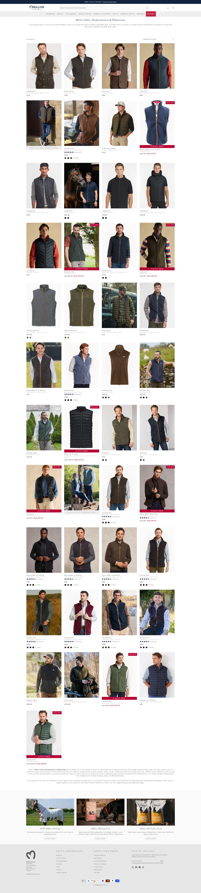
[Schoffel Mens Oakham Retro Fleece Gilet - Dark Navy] (106, 278)
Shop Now (50, 838)
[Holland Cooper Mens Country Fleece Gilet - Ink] (28, 585)
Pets (115, 14)
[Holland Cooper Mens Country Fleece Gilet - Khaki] (30, 585)
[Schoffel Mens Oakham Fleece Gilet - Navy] (68, 158)
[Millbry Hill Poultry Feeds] (151, 812)
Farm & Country (102, 14)
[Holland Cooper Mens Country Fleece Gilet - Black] (33, 585)
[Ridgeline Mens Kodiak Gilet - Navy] (106, 397)
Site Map (97, 872)
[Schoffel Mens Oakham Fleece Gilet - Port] (65, 158)
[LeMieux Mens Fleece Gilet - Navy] (68, 218)
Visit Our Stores (61, 858)
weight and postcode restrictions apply (130, 783)
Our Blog (59, 864)
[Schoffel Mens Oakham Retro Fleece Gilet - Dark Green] (103, 278)
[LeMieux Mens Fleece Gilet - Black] (65, 218)
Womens (50, 14)
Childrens (71, 14)
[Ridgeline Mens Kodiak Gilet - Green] (109, 397)
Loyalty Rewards (61, 872)
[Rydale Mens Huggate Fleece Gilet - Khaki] (106, 460)
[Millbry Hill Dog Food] (101, 812)
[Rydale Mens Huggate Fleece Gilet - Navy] (103, 460)
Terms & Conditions (100, 864)
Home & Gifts (127, 14)
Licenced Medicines (100, 861)
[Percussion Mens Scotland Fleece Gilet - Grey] (30, 338)
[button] (81, 152)
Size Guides (97, 858)
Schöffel (112, 776)
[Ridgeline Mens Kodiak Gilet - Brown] (103, 397)
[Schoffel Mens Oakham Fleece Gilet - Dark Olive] (71, 158)
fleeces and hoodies (154, 780)
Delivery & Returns (100, 855)
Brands (141, 14)
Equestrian (85, 14)
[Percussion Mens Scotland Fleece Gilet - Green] (28, 338)
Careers (58, 869)
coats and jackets (137, 780)
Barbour (121, 776)
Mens (60, 14)
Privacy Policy (98, 867)
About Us (59, 855)
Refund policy (98, 869)
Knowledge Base (61, 861)
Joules (106, 776)
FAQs (57, 867)
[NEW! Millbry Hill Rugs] (50, 812)
